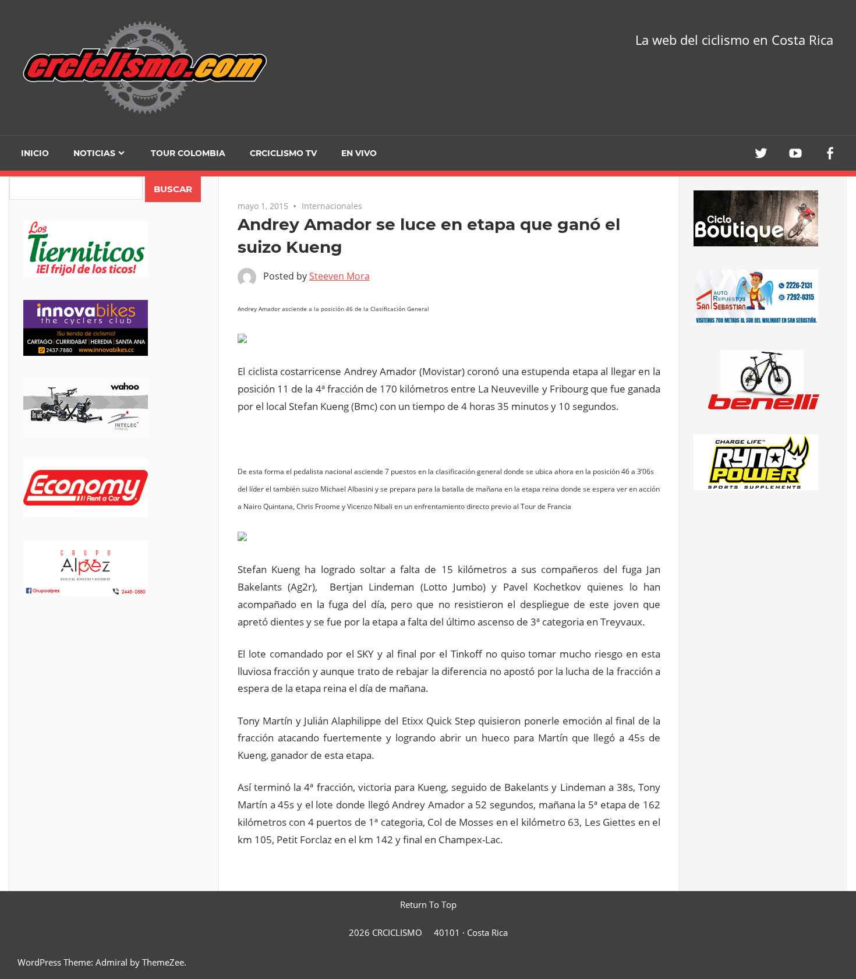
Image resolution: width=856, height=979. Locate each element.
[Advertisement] (113, 711)
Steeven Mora (339, 276)
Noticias (94, 153)
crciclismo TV (283, 153)
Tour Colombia (188, 153)
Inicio (35, 153)
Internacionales (332, 205)
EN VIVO (359, 153)
